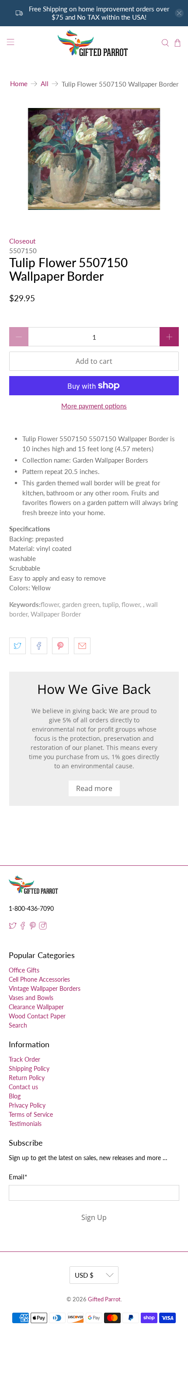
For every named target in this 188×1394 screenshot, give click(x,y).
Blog (15, 1096)
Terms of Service (31, 1114)
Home (19, 83)
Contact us (23, 1087)
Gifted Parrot (104, 1299)
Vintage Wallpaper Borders (44, 988)
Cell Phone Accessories (39, 979)
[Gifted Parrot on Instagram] (43, 927)
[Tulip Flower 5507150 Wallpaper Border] (94, 159)
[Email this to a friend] (82, 646)
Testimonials (25, 1123)
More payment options (94, 406)
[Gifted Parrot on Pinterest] (33, 927)
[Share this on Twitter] (17, 646)
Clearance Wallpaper (36, 1007)
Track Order (24, 1059)
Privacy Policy (27, 1105)
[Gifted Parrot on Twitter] (13, 927)
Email (18, 1177)
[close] (179, 13)
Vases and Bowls (31, 997)
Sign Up (94, 1217)
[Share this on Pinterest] (60, 646)
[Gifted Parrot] (94, 43)
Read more (94, 788)
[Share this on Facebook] (39, 646)
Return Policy (27, 1077)
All (45, 83)
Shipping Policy (29, 1068)
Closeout (22, 241)
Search (18, 1025)
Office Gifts (24, 970)
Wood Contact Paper (37, 1016)
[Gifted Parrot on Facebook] (23, 927)
